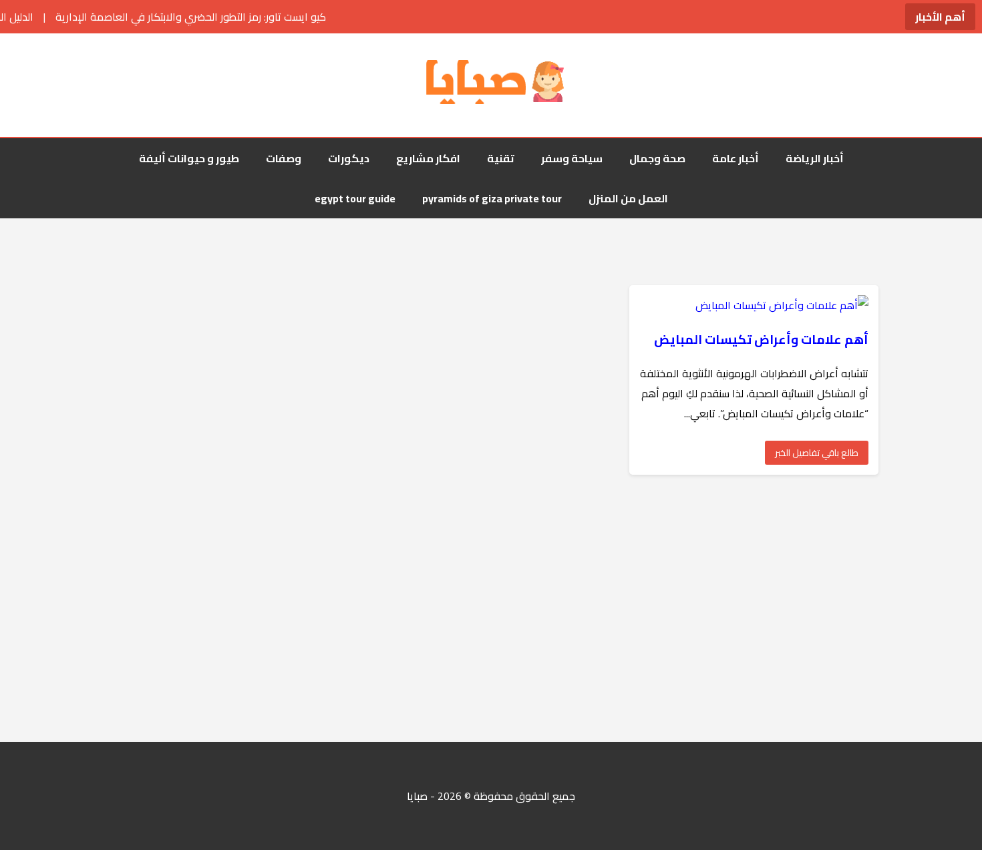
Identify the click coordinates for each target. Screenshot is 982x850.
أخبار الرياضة (815, 158)
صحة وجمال (657, 158)
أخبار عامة (735, 158)
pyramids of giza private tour (492, 198)
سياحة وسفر (572, 158)
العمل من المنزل (628, 198)
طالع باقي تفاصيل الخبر (816, 452)
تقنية (500, 158)
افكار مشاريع (428, 158)
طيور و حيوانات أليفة (189, 158)
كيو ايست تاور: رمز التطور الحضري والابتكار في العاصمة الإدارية (164, 17)
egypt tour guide (355, 198)
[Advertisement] (581, 608)
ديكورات (348, 158)
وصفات (283, 158)
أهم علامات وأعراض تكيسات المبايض (761, 339)
